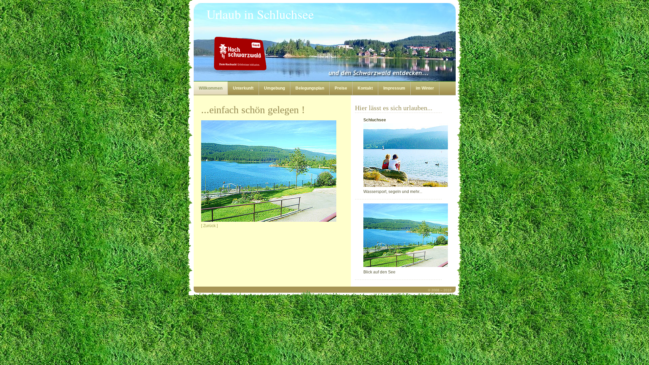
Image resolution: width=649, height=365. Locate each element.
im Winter (425, 88)
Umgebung (274, 88)
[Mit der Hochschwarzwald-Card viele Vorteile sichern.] (288, 53)
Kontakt (365, 88)
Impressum (394, 88)
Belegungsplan (309, 88)
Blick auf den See (379, 272)
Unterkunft (243, 88)
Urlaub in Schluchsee (260, 14)
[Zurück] (268, 220)
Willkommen (210, 88)
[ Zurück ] (209, 225)
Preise (341, 88)
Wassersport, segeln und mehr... (392, 156)
